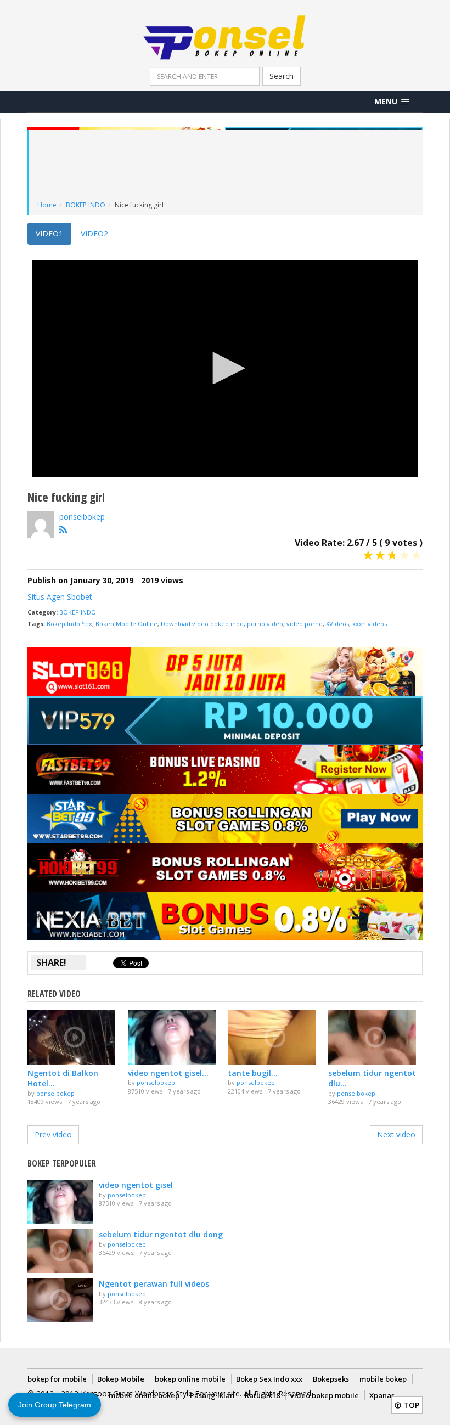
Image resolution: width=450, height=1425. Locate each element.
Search (281, 76)
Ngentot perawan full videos (154, 1283)
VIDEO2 (94, 233)
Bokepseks (331, 1379)
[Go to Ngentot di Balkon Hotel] (74, 1037)
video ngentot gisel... (168, 1073)
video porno (304, 623)
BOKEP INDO (85, 205)
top (410, 1405)
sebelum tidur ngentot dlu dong (161, 1234)
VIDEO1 (49, 233)
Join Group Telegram (54, 1404)
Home (47, 205)
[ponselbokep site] (65, 531)
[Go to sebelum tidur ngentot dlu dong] (375, 1037)
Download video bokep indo (202, 623)
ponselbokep (82, 516)
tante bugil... (253, 1073)
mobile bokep (383, 1379)
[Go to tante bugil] (275, 1037)
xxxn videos (369, 623)
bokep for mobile (57, 1379)
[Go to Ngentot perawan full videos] (60, 1300)
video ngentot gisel (136, 1185)
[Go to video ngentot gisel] (175, 1037)
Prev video (53, 1134)
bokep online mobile (190, 1379)
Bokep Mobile (120, 1379)
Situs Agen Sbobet (59, 597)
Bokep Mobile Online (126, 623)
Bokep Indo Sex (69, 623)
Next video (396, 1134)
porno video (265, 623)
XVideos (337, 623)
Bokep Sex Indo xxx (269, 1379)
